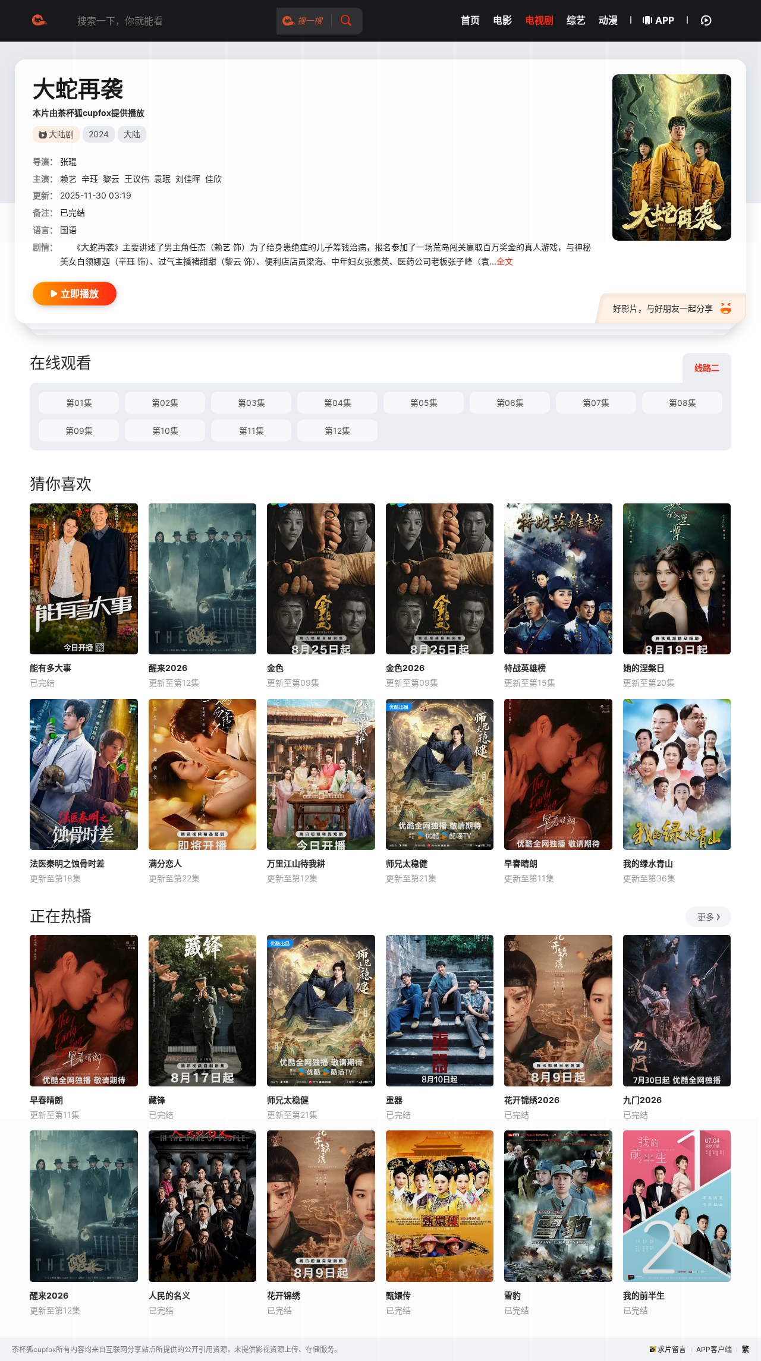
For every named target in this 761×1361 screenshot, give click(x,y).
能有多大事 (50, 668)
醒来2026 (168, 668)
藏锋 (157, 1100)
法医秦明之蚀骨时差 (67, 863)
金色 (275, 668)
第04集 (337, 403)
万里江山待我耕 (296, 863)
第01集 (79, 403)
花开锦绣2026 (531, 1100)
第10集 (165, 431)
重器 (394, 1100)
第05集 (424, 403)
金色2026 (405, 668)
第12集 (337, 431)
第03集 (251, 403)
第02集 (165, 403)
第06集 (510, 403)
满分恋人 (165, 863)
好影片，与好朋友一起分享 (663, 308)
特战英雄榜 (525, 668)
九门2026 (642, 1100)
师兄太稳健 (406, 863)
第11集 (251, 431)
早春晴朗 (520, 863)
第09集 (79, 431)
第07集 (596, 403)
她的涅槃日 (644, 668)
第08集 (682, 403)
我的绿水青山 (648, 863)
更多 (705, 917)
